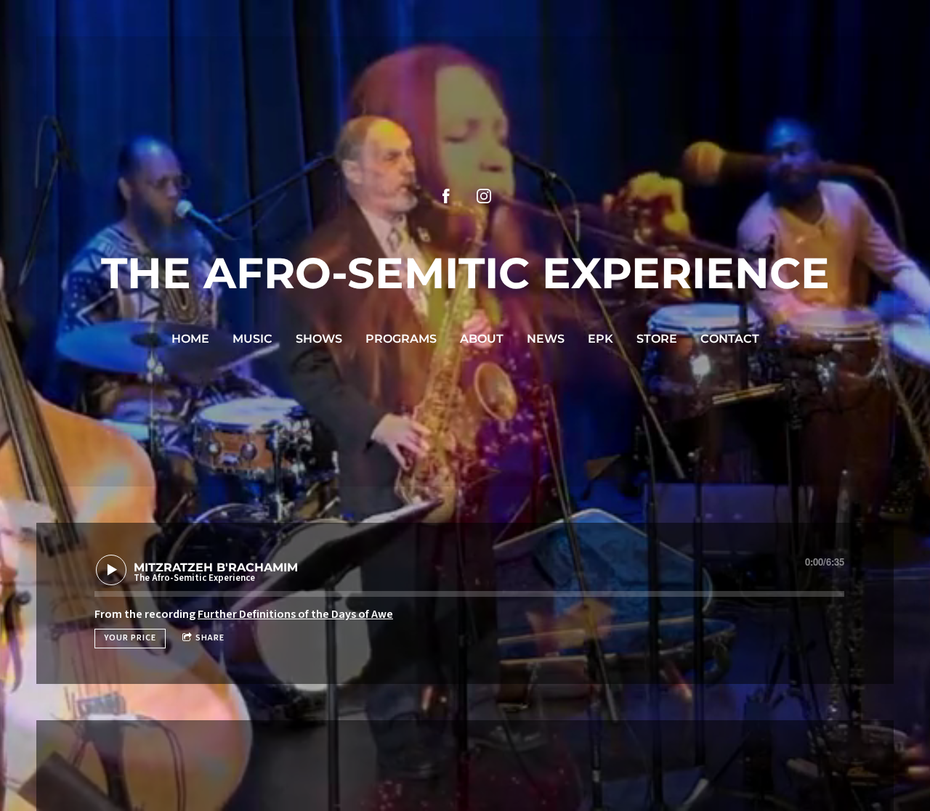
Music (252, 339)
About (482, 339)
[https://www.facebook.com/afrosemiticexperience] (446, 196)
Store (656, 339)
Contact (729, 339)
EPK (600, 339)
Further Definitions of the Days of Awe (295, 614)
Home (190, 339)
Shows (319, 339)
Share (210, 638)
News (546, 339)
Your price (130, 638)
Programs (401, 339)
